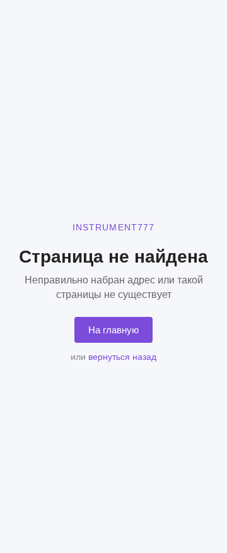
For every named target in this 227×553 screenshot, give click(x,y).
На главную (113, 329)
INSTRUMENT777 (114, 227)
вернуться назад (122, 357)
